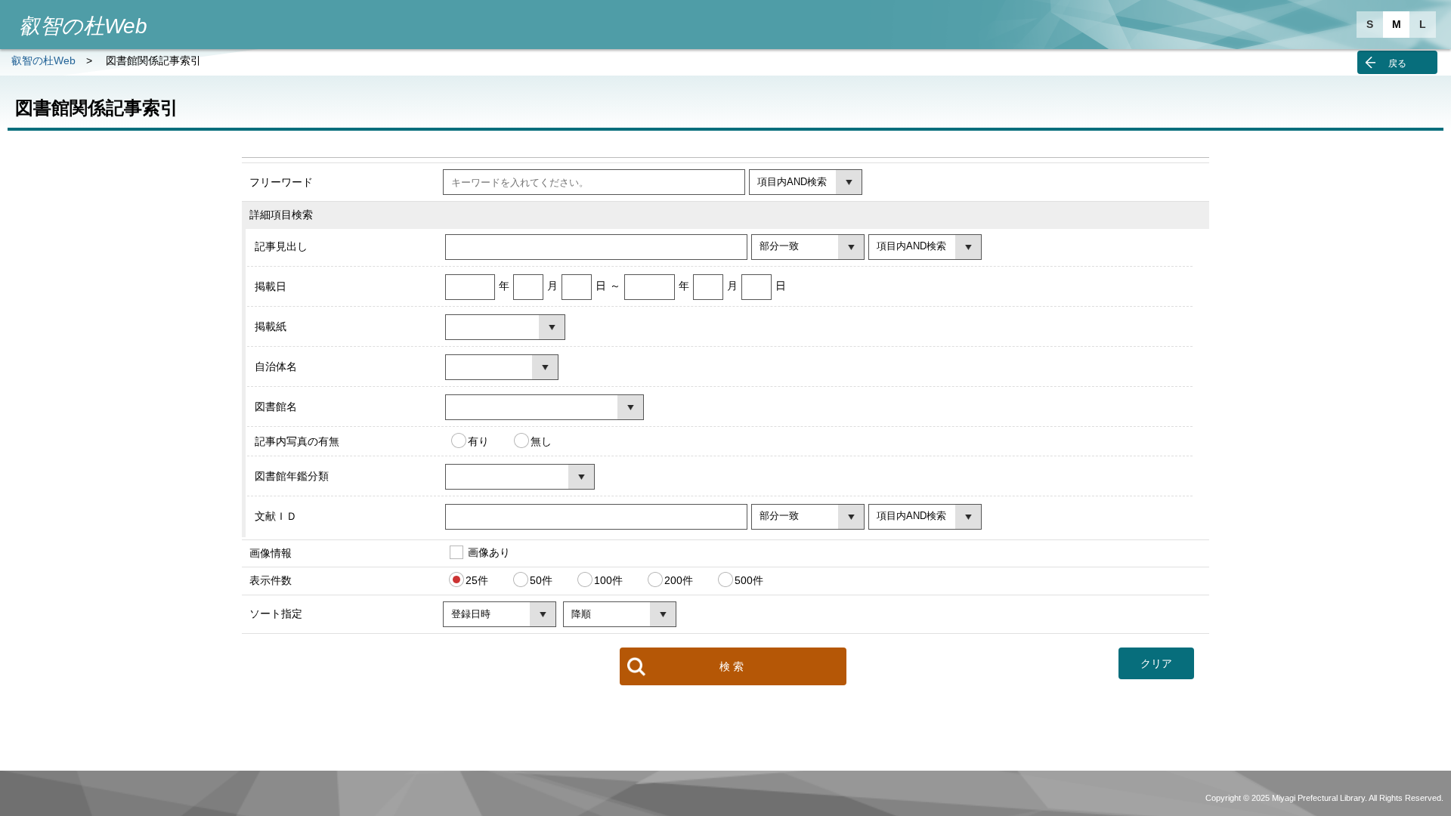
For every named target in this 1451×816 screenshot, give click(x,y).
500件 (749, 580)
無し (541, 440)
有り (478, 440)
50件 (541, 580)
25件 (477, 580)
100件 (608, 580)
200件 (678, 580)
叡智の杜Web (43, 60)
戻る (1397, 63)
